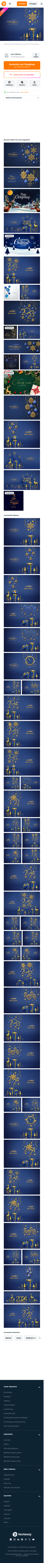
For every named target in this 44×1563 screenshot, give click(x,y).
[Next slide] (34, 1518)
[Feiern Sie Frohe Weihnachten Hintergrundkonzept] (21, 199)
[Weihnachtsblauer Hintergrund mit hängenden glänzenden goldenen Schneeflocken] (21, 176)
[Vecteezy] (3, 3)
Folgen (36, 57)
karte (19, 1518)
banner (8, 1518)
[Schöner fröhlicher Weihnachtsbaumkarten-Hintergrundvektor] (13, 546)
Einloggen (32, 4)
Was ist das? (25, 92)
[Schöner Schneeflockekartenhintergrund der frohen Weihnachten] (10, 347)
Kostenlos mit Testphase (22, 65)
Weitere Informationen (14, 96)
